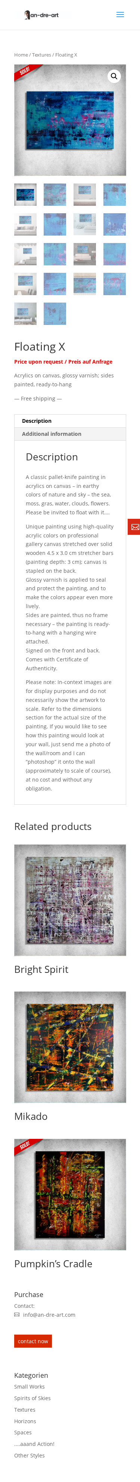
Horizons (25, 1421)
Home (21, 54)
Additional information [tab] (51, 433)
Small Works (29, 1386)
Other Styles (29, 1455)
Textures (41, 54)
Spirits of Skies (32, 1398)
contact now (33, 1341)
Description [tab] (37, 420)
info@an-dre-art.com (49, 1314)
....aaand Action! (34, 1443)
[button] (114, 76)
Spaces (23, 1432)
